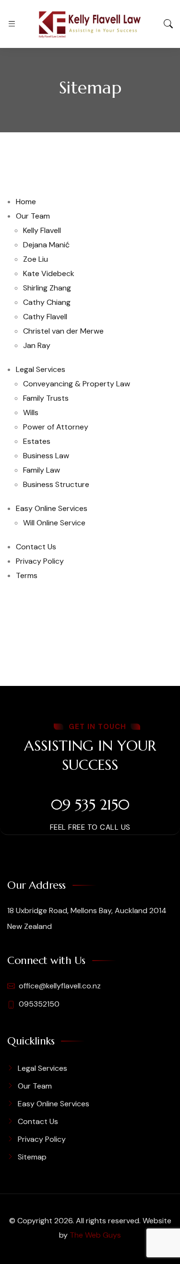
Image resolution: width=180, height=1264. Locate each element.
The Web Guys (95, 1235)
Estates (36, 441)
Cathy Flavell (45, 317)
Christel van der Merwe (63, 331)
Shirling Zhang (47, 288)
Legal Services (40, 369)
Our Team (33, 216)
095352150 (39, 1004)
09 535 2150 (90, 804)
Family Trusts (46, 398)
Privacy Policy (40, 561)
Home (26, 202)
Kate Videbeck (48, 273)
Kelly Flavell (42, 230)
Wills (30, 412)
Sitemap (32, 1157)
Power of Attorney (55, 427)
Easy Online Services (51, 508)
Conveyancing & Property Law (76, 384)
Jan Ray (36, 345)
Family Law (41, 470)
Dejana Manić (46, 245)
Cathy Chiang (47, 302)
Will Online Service (54, 523)
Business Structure (56, 484)
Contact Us (36, 547)
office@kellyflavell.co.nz (60, 986)
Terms (26, 575)
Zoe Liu (35, 259)
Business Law (46, 456)
